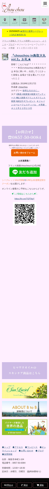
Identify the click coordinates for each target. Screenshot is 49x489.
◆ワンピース (31, 447)
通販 (41, 485)
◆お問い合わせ (26, 451)
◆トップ (6, 447)
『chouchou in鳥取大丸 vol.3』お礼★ (28, 57)
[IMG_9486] (24, 409)
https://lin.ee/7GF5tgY (24, 199)
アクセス (4, 23)
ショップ (14, 23)
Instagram (24, 23)
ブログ (34, 23)
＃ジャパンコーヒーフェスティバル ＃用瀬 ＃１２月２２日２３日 (29, 104)
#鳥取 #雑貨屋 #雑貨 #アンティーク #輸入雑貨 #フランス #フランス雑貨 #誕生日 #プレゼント (28, 97)
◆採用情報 (7, 454)
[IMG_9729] (24, 427)
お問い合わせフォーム (24, 153)
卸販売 (44, 23)
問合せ (9, 485)
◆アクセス (17, 447)
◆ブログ (39, 451)
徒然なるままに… (31, 90)
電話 (25, 485)
